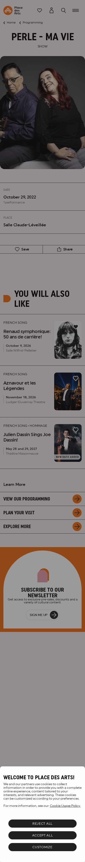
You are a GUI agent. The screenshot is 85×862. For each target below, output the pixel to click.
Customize (42, 847)
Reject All (42, 823)
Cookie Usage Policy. (65, 806)
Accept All (42, 835)
